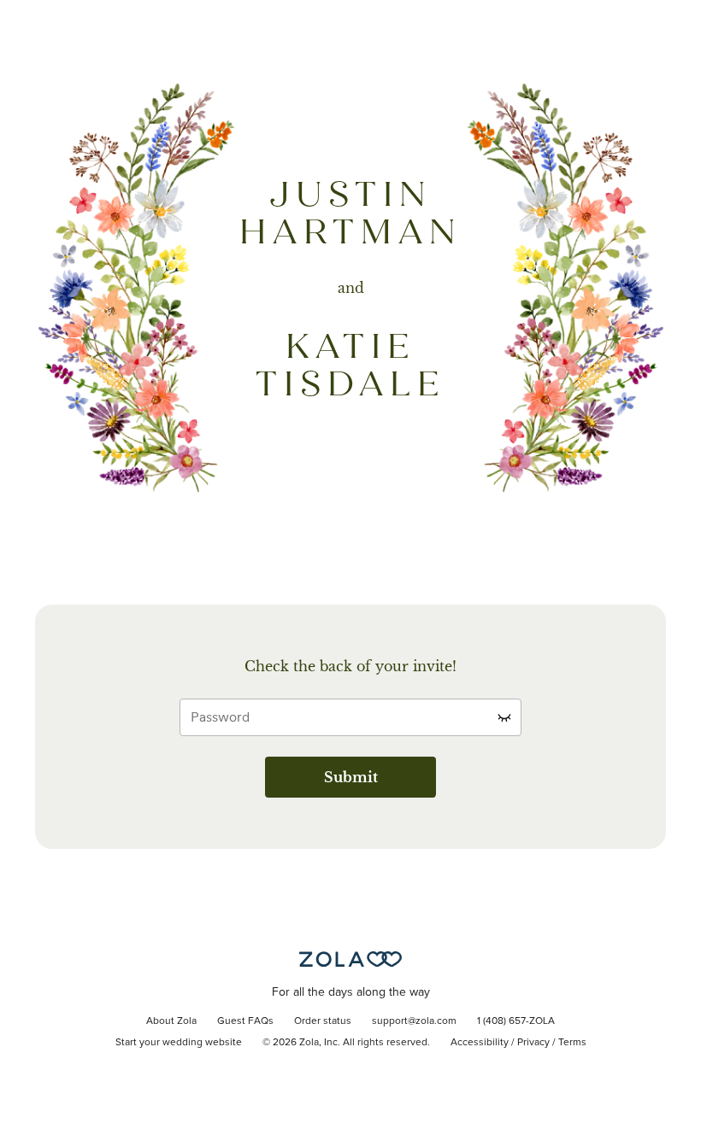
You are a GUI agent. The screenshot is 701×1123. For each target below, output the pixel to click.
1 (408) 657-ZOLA (516, 1021)
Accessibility (480, 1043)
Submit (351, 777)
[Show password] (504, 717)
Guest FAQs (245, 1021)
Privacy (533, 1043)
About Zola (171, 1021)
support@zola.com (414, 1021)
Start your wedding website (178, 1043)
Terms (572, 1043)
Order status (322, 1021)
